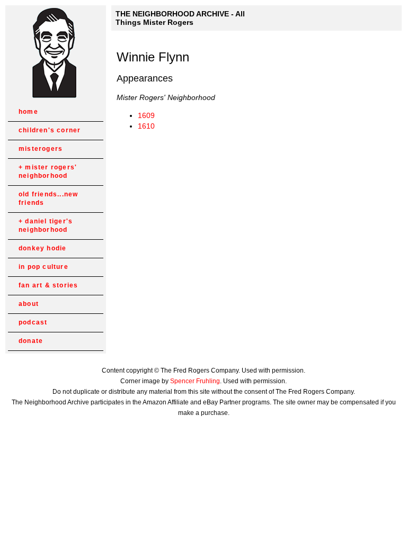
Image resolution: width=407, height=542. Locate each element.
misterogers (41, 148)
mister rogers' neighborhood (48, 171)
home (28, 111)
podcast (33, 322)
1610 (146, 126)
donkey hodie (42, 248)
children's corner (50, 130)
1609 (146, 115)
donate (31, 341)
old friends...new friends (48, 198)
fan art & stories (48, 285)
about (29, 304)
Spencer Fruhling (195, 381)
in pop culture (43, 266)
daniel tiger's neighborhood (46, 225)
